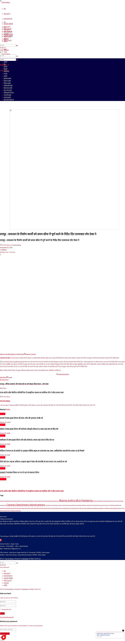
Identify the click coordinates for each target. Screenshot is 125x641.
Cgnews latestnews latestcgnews (25, 505)
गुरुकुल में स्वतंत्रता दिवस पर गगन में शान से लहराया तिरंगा (19, 472)
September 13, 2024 (6, 247)
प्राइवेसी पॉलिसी (8, 24)
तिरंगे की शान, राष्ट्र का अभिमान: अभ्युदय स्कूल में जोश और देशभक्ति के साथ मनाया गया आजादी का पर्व (33, 461)
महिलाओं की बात (9, 93)
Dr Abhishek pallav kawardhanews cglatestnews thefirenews (73, 505)
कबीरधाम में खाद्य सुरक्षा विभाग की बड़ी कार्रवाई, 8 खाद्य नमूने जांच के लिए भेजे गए (27, 439)
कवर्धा (5, 76)
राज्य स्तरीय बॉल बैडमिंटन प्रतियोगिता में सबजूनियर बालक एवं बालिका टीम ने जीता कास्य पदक (32, 491)
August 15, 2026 (5, 466)
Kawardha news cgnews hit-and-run (101, 505)
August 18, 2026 (5, 455)
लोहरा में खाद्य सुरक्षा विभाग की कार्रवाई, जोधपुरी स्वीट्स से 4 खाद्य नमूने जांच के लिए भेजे (29, 429)
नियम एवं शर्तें (7, 40)
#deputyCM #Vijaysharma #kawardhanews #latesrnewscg (46, 501)
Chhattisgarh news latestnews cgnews (53, 505)
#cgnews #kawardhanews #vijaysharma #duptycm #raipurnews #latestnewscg (17, 501)
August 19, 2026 (5, 433)
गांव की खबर (7, 95)
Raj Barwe (26, 559)
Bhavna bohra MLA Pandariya (76, 501)
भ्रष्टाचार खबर (7, 78)
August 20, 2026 (5, 422)
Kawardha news (90, 505)
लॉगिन (5, 41)
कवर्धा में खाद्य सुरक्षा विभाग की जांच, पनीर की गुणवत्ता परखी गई (21, 418)
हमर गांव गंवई (8, 90)
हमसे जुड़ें (6, 39)
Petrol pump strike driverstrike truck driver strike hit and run (38, 508)
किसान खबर (7, 83)
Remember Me (6, 609)
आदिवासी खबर (8, 85)
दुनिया (5, 66)
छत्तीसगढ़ (6, 71)
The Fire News (16, 245)
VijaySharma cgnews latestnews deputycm (113, 508)
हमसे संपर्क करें (8, 19)
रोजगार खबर (7, 81)
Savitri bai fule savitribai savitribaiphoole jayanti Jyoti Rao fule (64, 508)
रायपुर (5, 74)
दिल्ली (5, 69)
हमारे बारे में (7, 14)
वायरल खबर (7, 97)
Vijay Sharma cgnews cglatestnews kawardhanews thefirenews (91, 508)
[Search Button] (17, 45)
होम (5, 9)
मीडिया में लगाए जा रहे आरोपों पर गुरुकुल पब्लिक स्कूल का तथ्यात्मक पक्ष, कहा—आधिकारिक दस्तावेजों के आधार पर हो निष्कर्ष (42, 450)
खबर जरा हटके (8, 88)
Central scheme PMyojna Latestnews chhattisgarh (103, 501)
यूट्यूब (5, 62)
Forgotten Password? (6, 617)
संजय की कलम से (9, 100)
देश (5, 64)
